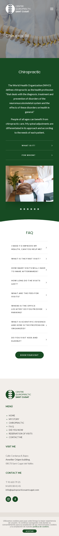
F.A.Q (11, 426)
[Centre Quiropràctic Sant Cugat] (18, 8)
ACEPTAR (30, 531)
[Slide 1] (21, 209)
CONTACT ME (15, 437)
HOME (12, 415)
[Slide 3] (28, 209)
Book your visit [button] (29, 355)
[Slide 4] (31, 209)
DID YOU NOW (16, 430)
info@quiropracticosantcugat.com (22, 489)
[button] (52, 9)
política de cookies (41, 527)
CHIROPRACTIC (16, 423)
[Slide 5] (35, 209)
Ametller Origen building (18, 459)
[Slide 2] (24, 209)
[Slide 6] (38, 209)
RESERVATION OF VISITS (21, 433)
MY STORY (14, 419)
